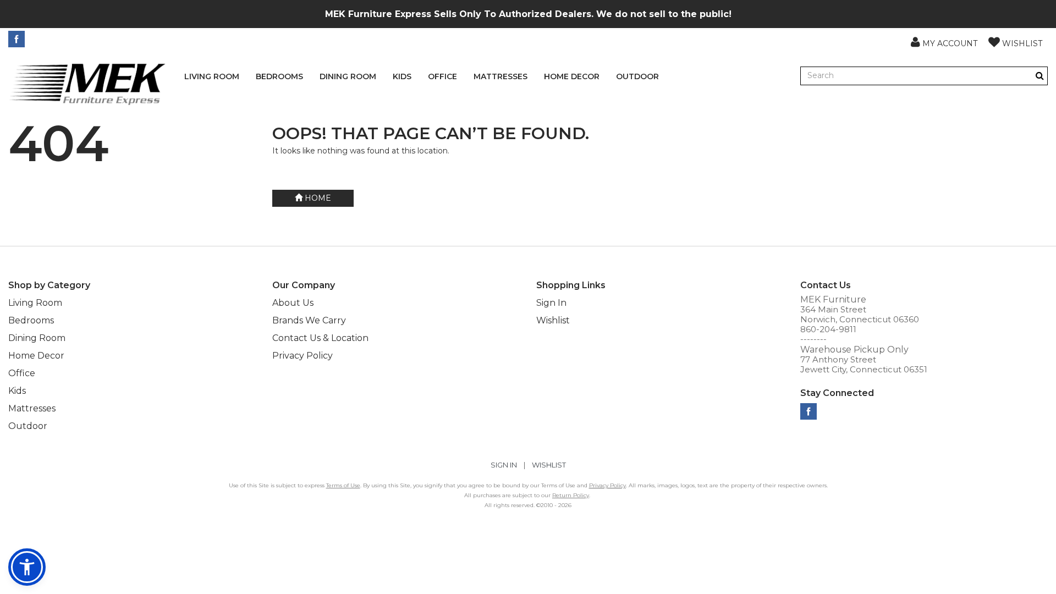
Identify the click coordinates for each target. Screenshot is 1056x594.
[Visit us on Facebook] (18, 39)
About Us (293, 303)
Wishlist (553, 320)
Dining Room (348, 76)
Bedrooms (279, 76)
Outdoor (637, 76)
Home (316, 198)
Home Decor (572, 76)
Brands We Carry (309, 320)
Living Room (211, 76)
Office (442, 76)
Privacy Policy (302, 355)
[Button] (1039, 75)
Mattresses (500, 76)
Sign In (551, 303)
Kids (402, 76)
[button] (944, 42)
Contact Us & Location (320, 338)
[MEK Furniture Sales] (88, 83)
